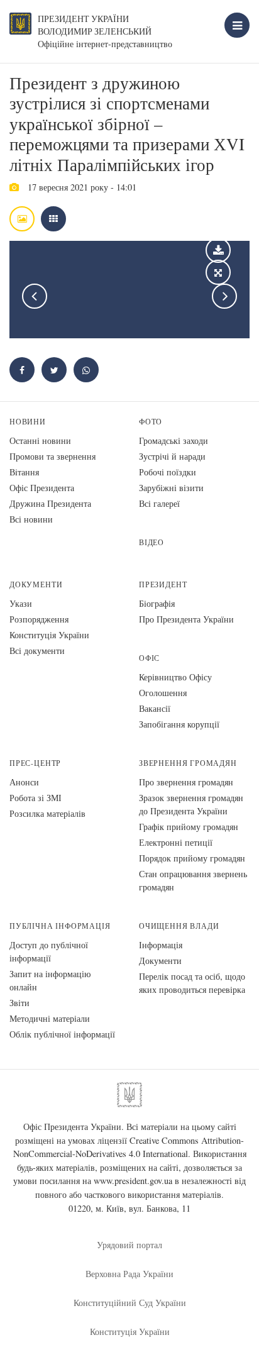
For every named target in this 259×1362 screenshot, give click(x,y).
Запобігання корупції (179, 724)
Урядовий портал (129, 1245)
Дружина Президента (50, 503)
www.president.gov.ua (133, 1181)
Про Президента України (186, 619)
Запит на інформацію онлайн (50, 980)
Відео (151, 542)
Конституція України (49, 635)
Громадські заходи (173, 440)
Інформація (160, 945)
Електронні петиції (175, 842)
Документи (35, 584)
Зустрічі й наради (172, 456)
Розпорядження (39, 619)
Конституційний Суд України (130, 1303)
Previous (34, 296)
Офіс (149, 658)
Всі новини (31, 519)
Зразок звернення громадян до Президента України (191, 804)
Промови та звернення (52, 456)
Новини (27, 421)
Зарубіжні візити (171, 488)
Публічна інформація (60, 926)
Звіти (19, 1003)
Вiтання (24, 472)
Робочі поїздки (167, 472)
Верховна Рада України (129, 1274)
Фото (150, 421)
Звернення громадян (188, 763)
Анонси (24, 782)
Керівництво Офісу (175, 677)
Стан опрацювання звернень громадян (193, 880)
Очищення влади (179, 926)
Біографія (157, 603)
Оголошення (163, 693)
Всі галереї (159, 503)
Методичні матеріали (49, 1018)
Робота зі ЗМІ (35, 798)
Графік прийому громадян (188, 827)
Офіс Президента (41, 488)
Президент (163, 584)
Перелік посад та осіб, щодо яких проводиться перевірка (192, 982)
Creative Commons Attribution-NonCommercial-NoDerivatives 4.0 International (129, 1147)
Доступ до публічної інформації (48, 951)
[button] (54, 369)
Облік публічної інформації (62, 1034)
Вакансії (154, 708)
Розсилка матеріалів (47, 813)
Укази (20, 603)
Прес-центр (35, 763)
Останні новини (40, 440)
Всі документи (37, 650)
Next (224, 296)
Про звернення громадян (186, 782)
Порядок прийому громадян (192, 858)
